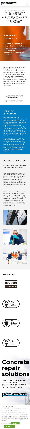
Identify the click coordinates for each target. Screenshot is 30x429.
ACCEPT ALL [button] (9, 426)
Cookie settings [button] (6, 423)
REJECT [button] (15, 423)
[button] (27, 3)
